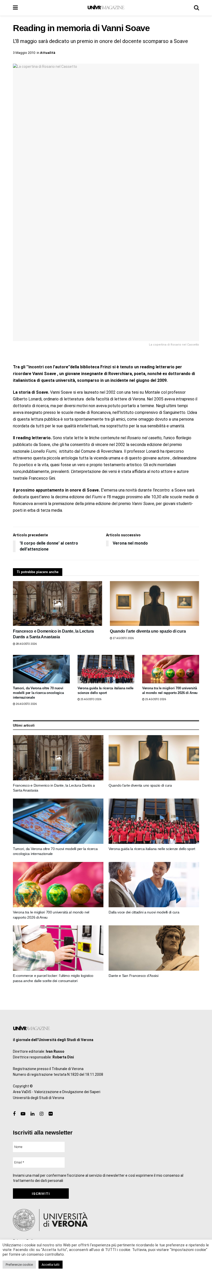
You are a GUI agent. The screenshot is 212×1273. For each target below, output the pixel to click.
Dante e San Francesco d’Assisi (133, 976)
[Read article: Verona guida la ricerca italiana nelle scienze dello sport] (106, 669)
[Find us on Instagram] (41, 1114)
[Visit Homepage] (105, 8)
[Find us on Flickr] (50, 1114)
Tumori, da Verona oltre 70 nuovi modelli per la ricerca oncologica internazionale (38, 692)
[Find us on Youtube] (23, 1114)
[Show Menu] (15, 8)
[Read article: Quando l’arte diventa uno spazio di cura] (154, 603)
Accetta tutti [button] (50, 1265)
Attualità (47, 53)
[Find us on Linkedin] (32, 1114)
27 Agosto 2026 (123, 638)
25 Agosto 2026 (90, 699)
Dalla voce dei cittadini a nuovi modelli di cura (144, 912)
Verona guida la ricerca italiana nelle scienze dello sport (152, 849)
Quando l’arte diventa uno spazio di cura (148, 631)
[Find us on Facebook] (14, 1114)
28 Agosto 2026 (26, 643)
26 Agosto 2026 (26, 704)
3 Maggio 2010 (24, 53)
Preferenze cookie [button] (19, 1265)
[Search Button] (196, 8)
